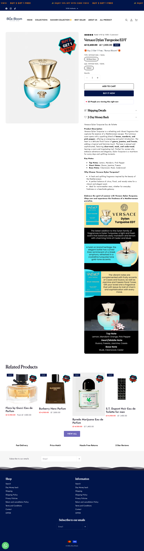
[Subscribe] (78, 459)
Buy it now (109, 93)
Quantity (87, 73)
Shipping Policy (12, 494)
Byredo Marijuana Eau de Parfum (87, 421)
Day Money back (12, 487)
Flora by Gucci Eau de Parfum (19, 409)
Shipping (9, 491)
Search (8, 484)
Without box (91, 59)
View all (72, 433)
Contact (8, 509)
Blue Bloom (74, 546)
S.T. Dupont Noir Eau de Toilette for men (120, 410)
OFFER (8, 513)
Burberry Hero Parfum (52, 408)
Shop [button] (9, 478)
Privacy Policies (11, 498)
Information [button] (82, 478)
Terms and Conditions (14, 505)
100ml (89, 68)
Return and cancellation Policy (17, 502)
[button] (126, 20)
